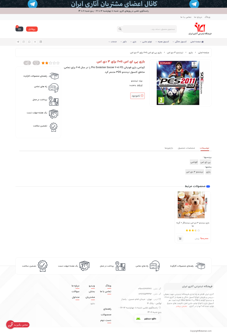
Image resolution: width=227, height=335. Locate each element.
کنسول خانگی (181, 41)
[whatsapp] (29, 42)
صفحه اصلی (195, 41)
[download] (147, 318)
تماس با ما (185, 17)
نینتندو (134, 81)
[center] (120, 29)
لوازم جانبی (147, 41)
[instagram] (23, 42)
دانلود (92, 303)
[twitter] (35, 42)
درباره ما (198, 17)
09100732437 (148, 289)
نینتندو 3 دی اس (175, 52)
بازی (134, 41)
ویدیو (92, 286)
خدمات (114, 41)
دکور (125, 41)
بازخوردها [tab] (169, 148)
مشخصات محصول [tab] (186, 148)
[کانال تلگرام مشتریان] (113, 4)
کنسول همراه (163, 41)
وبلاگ (207, 17)
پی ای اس (205, 162)
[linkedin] (40, 42)
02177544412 (148, 294)
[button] (180, 238)
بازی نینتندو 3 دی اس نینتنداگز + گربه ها (192, 224)
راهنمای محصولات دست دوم (105, 314)
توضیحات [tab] (204, 148)
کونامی (194, 162)
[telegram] (17, 42)
